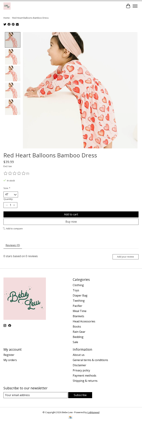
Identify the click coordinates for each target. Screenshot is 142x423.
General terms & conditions (90, 360)
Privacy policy (81, 370)
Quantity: (8, 199)
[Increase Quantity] (14, 205)
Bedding (78, 337)
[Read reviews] (14, 173)
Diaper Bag (80, 295)
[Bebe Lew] (7, 5)
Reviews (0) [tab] (13, 245)
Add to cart (71, 214)
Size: (6, 188)
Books (77, 326)
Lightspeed (93, 412)
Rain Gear (79, 332)
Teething (79, 301)
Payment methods (84, 375)
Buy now (71, 221)
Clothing (78, 285)
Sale (75, 342)
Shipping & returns (85, 381)
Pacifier (77, 306)
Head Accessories (84, 321)
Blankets (78, 316)
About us (79, 355)
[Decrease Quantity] (7, 205)
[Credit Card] (70, 417)
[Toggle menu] (135, 6)
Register (8, 355)
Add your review (125, 256)
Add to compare (14, 228)
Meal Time (79, 311)
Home (6, 17)
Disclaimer (79, 365)
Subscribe (80, 395)
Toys (76, 290)
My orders (10, 360)
